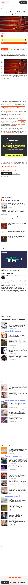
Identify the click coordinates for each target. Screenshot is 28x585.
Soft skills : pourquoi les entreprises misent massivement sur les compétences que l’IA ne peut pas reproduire (17, 405)
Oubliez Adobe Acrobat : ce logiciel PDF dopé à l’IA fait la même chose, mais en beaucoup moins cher (17, 205)
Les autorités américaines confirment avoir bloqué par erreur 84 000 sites (17, 230)
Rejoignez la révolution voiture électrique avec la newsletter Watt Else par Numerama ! (12, 269)
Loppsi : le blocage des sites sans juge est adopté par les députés (17, 237)
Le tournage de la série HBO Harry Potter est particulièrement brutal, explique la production (12, 288)
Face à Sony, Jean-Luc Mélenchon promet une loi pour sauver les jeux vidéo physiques (17, 523)
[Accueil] (3, 2)
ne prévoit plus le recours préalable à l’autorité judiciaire (13, 105)
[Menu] (7, 2)
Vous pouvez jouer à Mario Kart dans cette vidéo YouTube (17, 467)
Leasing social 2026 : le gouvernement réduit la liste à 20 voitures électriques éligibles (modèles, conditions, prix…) (17, 460)
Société (4, 8)
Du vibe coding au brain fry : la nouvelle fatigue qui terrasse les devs (13, 281)
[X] (10, 580)
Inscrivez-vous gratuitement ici (11, 166)
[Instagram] (12, 580)
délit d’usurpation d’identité (8, 111)
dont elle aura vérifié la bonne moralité (13, 132)
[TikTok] (8, 580)
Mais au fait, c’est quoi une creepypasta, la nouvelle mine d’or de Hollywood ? (18, 508)
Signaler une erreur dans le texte (8, 170)
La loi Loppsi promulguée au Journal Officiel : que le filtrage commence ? (16, 217)
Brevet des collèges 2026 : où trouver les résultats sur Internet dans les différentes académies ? (17, 483)
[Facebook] (14, 580)
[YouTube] (6, 580)
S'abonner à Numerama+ (13, 155)
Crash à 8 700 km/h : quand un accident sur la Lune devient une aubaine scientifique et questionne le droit (18, 412)
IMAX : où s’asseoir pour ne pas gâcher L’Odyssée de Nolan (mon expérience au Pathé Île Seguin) (13, 291)
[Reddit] (16, 580)
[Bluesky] (20, 580)
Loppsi (9, 176)
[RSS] (18, 580)
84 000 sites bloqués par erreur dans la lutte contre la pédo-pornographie (17, 210)
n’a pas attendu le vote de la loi (17, 124)
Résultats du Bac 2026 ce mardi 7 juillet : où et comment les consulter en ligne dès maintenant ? (17, 475)
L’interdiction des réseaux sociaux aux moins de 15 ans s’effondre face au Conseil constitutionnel (17, 335)
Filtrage (4, 176)
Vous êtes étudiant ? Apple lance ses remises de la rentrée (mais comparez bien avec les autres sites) (17, 343)
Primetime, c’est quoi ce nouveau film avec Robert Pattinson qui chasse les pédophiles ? (18, 395)
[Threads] (22, 580)
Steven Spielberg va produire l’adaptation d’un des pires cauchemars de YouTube (15, 515)
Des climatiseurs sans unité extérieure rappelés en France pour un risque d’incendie (17, 450)
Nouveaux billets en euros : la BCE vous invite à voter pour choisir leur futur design (13, 284)
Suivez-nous (4, 49)
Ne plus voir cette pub (6, 197)
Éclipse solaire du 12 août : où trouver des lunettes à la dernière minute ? (16, 276)
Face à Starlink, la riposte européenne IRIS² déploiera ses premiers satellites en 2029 (18, 387)
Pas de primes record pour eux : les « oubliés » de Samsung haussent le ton (17, 490)
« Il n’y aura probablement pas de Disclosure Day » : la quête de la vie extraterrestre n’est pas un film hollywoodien (17, 500)
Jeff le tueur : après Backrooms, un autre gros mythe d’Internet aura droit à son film (17, 350)
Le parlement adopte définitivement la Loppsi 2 (17, 224)
